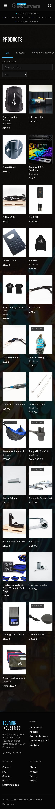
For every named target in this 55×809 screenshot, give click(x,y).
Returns (6, 780)
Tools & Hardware (39, 736)
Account (34, 771)
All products (36, 727)
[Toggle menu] (5, 5)
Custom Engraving (39, 740)
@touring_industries (11, 752)
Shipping (6, 776)
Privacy (33, 776)
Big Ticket (35, 745)
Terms (33, 780)
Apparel (21, 53)
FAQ (4, 771)
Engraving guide (10, 785)
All (8, 53)
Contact (6, 767)
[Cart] (49, 5)
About (33, 767)
